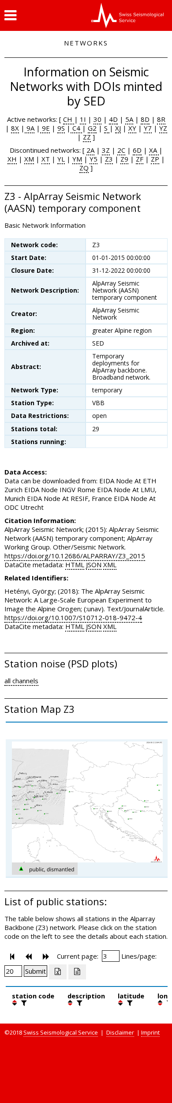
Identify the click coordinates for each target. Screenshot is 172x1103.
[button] (10, 15)
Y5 (93, 158)
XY (132, 128)
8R (161, 119)
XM (29, 158)
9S (61, 128)
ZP (155, 158)
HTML (74, 564)
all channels (21, 680)
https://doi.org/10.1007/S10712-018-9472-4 (73, 617)
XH (12, 158)
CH (68, 119)
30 (97, 119)
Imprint (150, 1032)
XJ (118, 128)
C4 (76, 128)
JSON (93, 564)
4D (113, 119)
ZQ (84, 167)
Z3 (109, 158)
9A (29, 128)
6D (137, 150)
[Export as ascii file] (77, 971)
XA (154, 150)
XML (109, 564)
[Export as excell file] (58, 971)
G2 (92, 128)
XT (45, 158)
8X (15, 128)
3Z (106, 150)
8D (145, 119)
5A (129, 119)
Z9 (124, 158)
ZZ (87, 136)
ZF (139, 158)
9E (45, 128)
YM (77, 158)
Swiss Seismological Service (60, 1032)
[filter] (23, 1002)
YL (61, 158)
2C (121, 150)
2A (90, 150)
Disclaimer (120, 1032)
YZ (163, 128)
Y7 (148, 128)
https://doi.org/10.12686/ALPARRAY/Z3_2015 (74, 555)
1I (83, 119)
